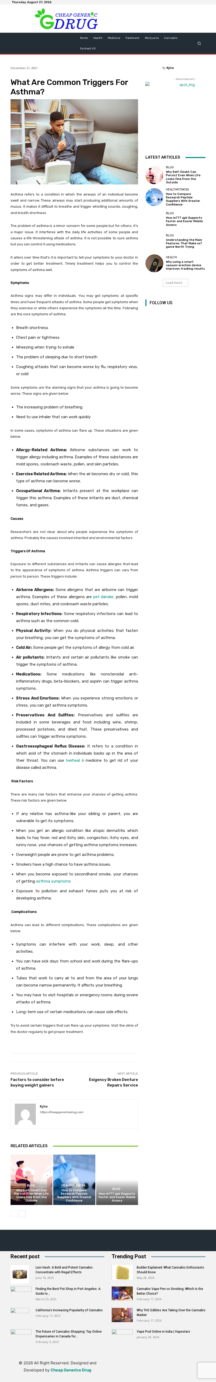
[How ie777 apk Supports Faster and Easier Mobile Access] (117, 1180)
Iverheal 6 (75, 760)
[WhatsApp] (175, 1370)
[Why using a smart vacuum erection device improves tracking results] (154, 263)
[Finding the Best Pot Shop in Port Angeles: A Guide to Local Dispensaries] (21, 1292)
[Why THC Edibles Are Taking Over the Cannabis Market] (122, 1315)
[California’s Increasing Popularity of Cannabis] (21, 1317)
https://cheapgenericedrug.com (61, 1112)
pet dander (103, 596)
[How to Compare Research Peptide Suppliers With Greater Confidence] (74, 1180)
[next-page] (22, 1213)
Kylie (170, 68)
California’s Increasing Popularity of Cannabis (69, 1310)
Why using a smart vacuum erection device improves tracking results (185, 265)
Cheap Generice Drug (71, 1370)
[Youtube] (197, 314)
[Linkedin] (140, 1370)
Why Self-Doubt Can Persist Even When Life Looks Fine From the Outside (31, 1196)
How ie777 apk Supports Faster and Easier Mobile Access (117, 1197)
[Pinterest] (173, 314)
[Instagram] (161, 314)
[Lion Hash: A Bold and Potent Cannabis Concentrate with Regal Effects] (21, 1274)
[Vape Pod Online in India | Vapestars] (122, 1336)
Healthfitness (73, 1185)
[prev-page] (14, 1213)
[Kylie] (25, 1114)
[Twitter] (185, 314)
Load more (174, 282)
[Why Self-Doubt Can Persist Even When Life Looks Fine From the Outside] (31, 1180)
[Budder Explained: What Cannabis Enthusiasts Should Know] (122, 1272)
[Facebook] (150, 314)
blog (31, 1185)
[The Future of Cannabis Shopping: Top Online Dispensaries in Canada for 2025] (21, 1336)
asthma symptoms (53, 881)
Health (171, 257)
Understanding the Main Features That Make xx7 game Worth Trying (184, 243)
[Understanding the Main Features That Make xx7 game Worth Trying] (154, 241)
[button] (199, 43)
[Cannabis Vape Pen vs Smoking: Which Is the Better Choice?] (122, 1293)
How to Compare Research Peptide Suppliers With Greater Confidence (74, 1196)
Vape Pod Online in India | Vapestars (163, 1331)
